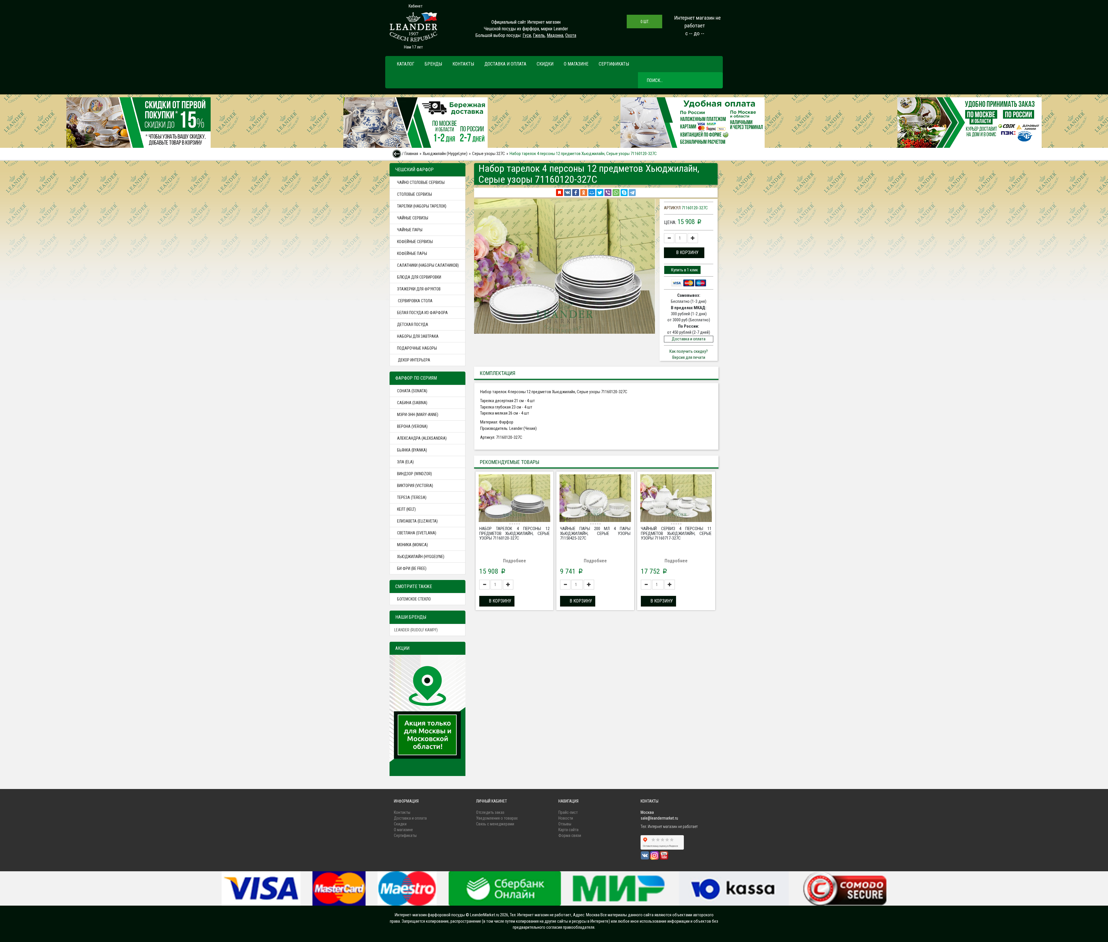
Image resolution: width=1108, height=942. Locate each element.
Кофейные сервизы (415, 241)
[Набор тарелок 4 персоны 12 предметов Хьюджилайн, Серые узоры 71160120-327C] (514, 498)
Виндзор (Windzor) (414, 473)
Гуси (527, 35)
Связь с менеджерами (495, 824)
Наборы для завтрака (418, 336)
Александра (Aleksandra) (422, 438)
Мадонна (555, 35)
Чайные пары (409, 229)
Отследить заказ (490, 812)
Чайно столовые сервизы (421, 182)
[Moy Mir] (591, 192)
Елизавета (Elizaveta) (417, 521)
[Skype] (624, 192)
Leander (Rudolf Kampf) (416, 630)
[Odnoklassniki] (583, 192)
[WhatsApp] (616, 192)
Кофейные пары (412, 253)
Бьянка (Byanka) (412, 450)
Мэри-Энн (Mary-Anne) (417, 414)
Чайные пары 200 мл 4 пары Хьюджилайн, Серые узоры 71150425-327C (595, 533)
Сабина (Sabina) (412, 402)
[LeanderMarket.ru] (413, 27)
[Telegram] (632, 192)
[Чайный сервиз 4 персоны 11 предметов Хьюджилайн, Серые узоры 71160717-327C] (676, 498)
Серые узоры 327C (488, 153)
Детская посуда (412, 324)
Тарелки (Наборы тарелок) (421, 206)
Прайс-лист (568, 812)
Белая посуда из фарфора (422, 312)
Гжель (539, 35)
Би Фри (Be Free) (411, 568)
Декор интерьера (413, 360)
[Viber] (607, 192)
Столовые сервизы (414, 194)
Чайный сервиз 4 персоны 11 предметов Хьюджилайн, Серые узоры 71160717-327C (676, 533)
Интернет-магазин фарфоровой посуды (430, 914)
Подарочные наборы (417, 348)
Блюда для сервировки (419, 277)
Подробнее (514, 561)
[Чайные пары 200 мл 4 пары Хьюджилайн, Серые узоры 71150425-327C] (595, 498)
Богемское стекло (414, 599)
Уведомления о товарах (497, 818)
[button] (684, 252)
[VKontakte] (567, 192)
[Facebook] (575, 192)
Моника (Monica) (412, 544)
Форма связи (569, 835)
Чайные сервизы (412, 218)
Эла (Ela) (405, 462)
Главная (411, 153)
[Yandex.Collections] (559, 192)
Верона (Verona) (412, 426)
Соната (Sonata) (412, 391)
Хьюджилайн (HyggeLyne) (445, 153)
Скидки (545, 64)
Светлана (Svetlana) (416, 533)
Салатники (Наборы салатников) (428, 265)
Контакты (463, 64)
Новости (565, 818)
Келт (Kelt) (406, 509)
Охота (570, 35)
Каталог (405, 64)
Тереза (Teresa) (411, 497)
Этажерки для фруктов (419, 289)
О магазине (576, 64)
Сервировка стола (415, 301)
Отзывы (564, 824)
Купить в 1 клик (684, 270)
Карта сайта (568, 829)
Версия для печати (688, 357)
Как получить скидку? (688, 351)
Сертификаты (614, 64)
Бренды (433, 64)
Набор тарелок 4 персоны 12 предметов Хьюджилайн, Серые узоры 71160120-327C (514, 533)
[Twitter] (599, 192)
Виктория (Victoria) (415, 485)
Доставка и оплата (505, 64)
